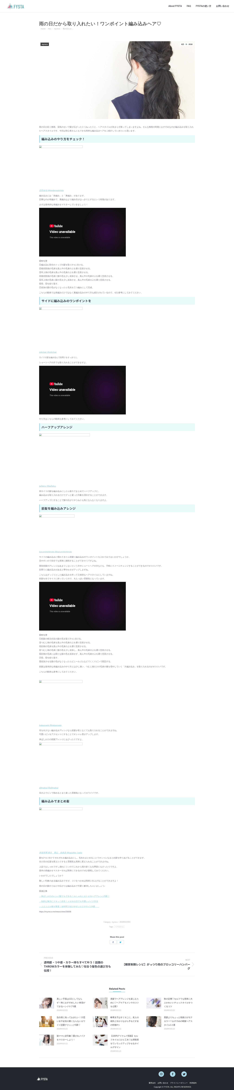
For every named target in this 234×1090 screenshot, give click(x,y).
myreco (45, 44)
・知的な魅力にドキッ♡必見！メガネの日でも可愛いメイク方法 (68, 901)
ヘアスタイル (119, 926)
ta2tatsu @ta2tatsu (47, 486)
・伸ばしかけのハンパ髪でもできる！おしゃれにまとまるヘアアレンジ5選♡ (74, 896)
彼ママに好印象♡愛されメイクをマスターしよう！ (71, 1038)
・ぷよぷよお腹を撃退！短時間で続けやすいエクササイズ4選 (69, 906)
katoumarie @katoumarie (50, 725)
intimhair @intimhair (48, 352)
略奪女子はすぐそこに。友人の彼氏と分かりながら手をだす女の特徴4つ (124, 1021)
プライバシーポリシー (179, 1083)
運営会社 (152, 1083)
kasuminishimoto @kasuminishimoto (55, 552)
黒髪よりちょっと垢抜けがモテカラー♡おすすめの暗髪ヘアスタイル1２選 (178, 1021)
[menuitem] (175, 6)
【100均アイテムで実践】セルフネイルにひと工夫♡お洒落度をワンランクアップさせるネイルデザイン (124, 1041)
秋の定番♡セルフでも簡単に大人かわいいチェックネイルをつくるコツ (178, 1003)
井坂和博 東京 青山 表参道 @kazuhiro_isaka (60, 852)
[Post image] (46, 1003)
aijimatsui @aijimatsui (48, 788)
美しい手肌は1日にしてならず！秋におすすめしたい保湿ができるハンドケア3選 (71, 1003)
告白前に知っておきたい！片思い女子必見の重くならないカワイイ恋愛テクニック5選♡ (71, 1021)
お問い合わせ (163, 1083)
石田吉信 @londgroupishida (51, 190)
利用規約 (193, 1083)
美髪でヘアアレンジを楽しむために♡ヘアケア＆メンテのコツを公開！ (124, 1003)
